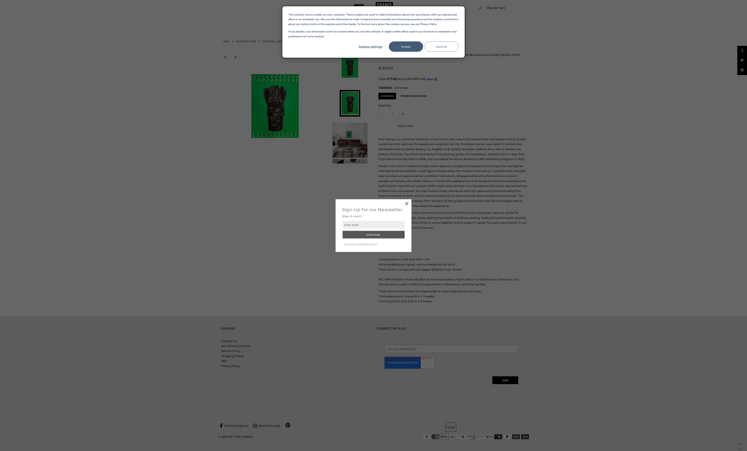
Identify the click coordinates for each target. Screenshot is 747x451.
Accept (406, 46)
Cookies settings (370, 46)
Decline (441, 46)
